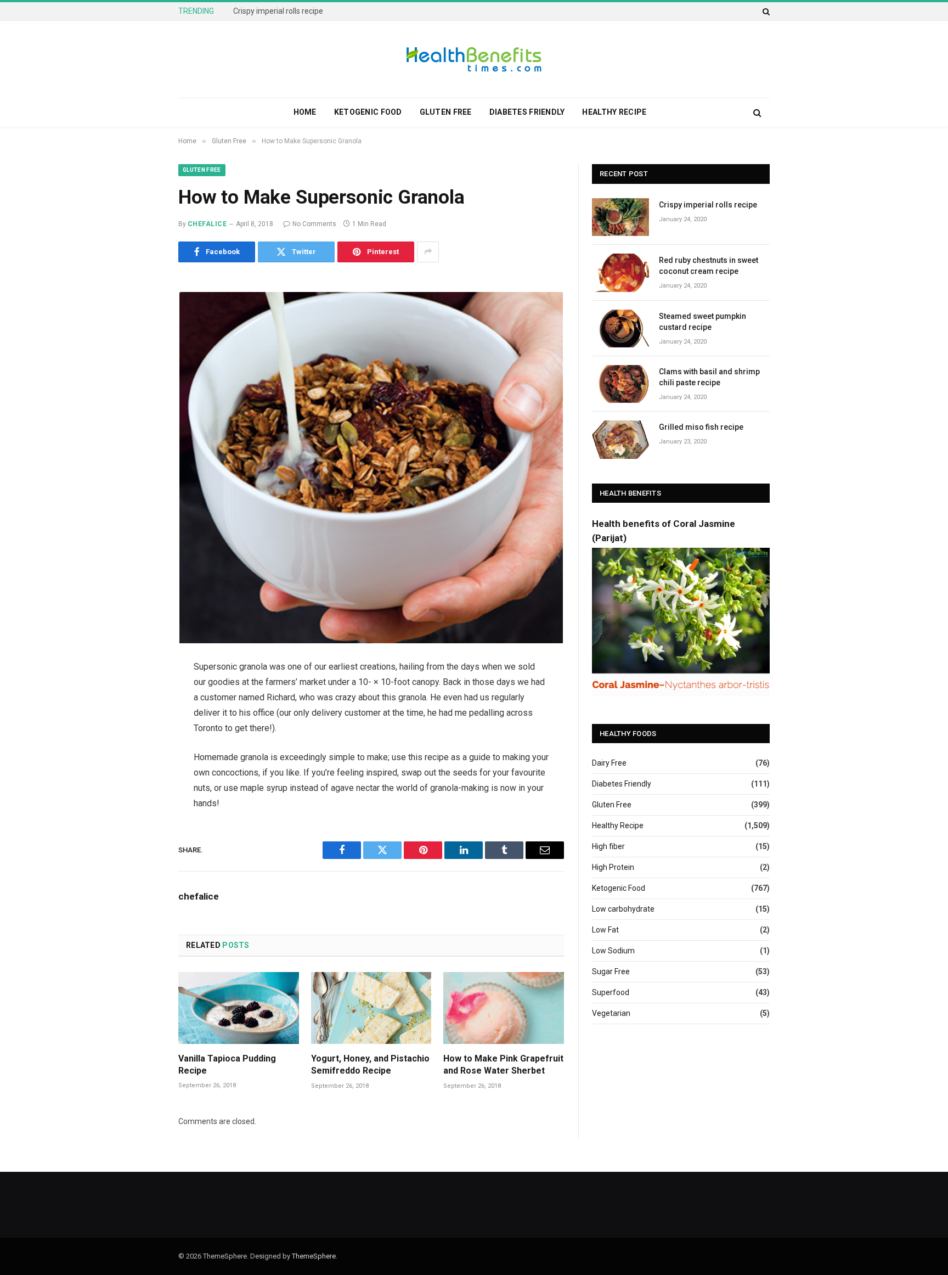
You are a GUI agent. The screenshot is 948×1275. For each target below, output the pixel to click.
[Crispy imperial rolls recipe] (620, 217)
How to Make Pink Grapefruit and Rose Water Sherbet (503, 1064)
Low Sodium (613, 950)
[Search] (765, 11)
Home (305, 112)
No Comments (314, 224)
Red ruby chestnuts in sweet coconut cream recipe (320, 11)
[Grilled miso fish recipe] (620, 439)
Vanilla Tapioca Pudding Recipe (227, 1064)
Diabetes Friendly (527, 112)
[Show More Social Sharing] (428, 251)
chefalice (207, 224)
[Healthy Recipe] (474, 59)
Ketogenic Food (368, 112)
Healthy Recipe (614, 112)
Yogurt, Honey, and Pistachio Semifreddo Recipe (370, 1064)
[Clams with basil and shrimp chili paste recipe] (620, 384)
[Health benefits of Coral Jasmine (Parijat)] (681, 693)
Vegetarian (611, 1013)
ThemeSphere (314, 1256)
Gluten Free (446, 112)
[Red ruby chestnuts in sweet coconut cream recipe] (620, 272)
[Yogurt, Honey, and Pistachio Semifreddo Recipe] (371, 1008)
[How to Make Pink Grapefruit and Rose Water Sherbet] (503, 1008)
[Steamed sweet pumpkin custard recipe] (620, 328)
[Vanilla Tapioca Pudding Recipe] (238, 1008)
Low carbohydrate (623, 909)
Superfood (610, 992)
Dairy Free (609, 763)
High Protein (613, 867)
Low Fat (605, 929)
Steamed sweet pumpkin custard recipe (702, 322)
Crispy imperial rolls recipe (708, 204)
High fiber (608, 846)
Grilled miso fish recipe (701, 427)
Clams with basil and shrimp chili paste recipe (709, 377)
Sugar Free (611, 971)
